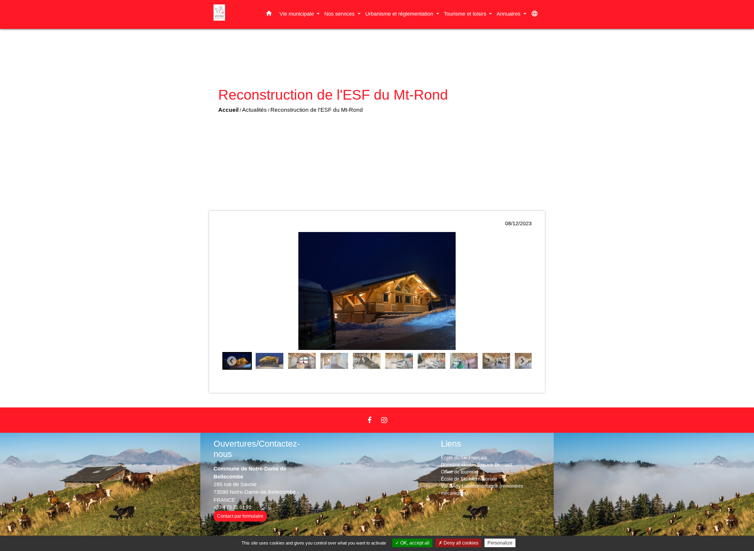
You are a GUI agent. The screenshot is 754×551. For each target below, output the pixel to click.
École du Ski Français (464, 457)
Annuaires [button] (509, 14)
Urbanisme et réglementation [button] (400, 14)
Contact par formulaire (240, 516)
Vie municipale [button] (297, 14)
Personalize (499, 542)
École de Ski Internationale (469, 478)
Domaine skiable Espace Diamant (476, 464)
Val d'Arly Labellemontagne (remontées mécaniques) (482, 489)
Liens (451, 443)
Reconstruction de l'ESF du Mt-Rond (316, 110)
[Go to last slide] (232, 361)
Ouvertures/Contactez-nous (257, 449)
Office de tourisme (460, 471)
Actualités (254, 110)
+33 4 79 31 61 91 (232, 507)
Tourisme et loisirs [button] (466, 14)
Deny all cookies (460, 542)
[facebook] (370, 420)
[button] (269, 14)
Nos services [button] (340, 14)
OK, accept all (414, 542)
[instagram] (384, 420)
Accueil (228, 110)
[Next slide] (522, 361)
